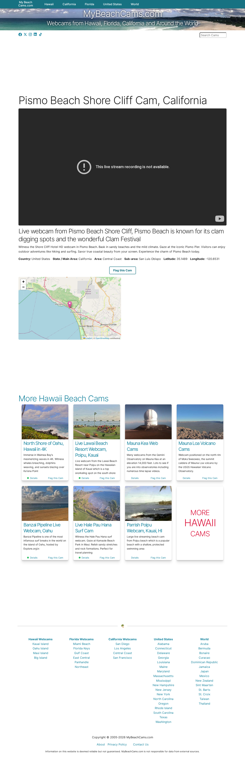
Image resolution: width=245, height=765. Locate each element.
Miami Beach (81, 644)
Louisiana (163, 662)
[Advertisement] (122, 63)
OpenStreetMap (102, 338)
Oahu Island (40, 648)
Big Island (40, 657)
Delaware (163, 653)
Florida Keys (81, 648)
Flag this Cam (122, 270)
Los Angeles (122, 648)
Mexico (204, 676)
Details (33, 478)
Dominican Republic (204, 662)
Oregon (163, 703)
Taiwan (204, 699)
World (204, 639)
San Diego (122, 644)
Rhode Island (163, 708)
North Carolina (163, 699)
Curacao (204, 657)
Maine (163, 667)
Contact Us (141, 744)
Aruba (204, 644)
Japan (204, 671)
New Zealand (204, 680)
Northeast (81, 667)
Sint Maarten (204, 685)
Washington (163, 722)
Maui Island (40, 653)
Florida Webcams (81, 639)
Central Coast (122, 653)
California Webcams (123, 639)
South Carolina (163, 712)
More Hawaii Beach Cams (63, 398)
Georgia (163, 657)
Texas (163, 717)
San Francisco (122, 657)
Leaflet (88, 338)
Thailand (204, 703)
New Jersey (163, 690)
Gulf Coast (81, 653)
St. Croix (204, 694)
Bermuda (204, 648)
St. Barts (204, 690)
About (101, 744)
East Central (81, 657)
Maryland (163, 671)
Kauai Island (40, 644)
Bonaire (204, 653)
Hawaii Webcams (41, 639)
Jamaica (204, 667)
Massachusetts (163, 676)
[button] (69, 304)
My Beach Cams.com (25, 3)
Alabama (163, 644)
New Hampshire (163, 685)
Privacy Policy (117, 744)
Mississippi (163, 680)
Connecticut (163, 648)
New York (163, 694)
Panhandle (82, 662)
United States (163, 639)
